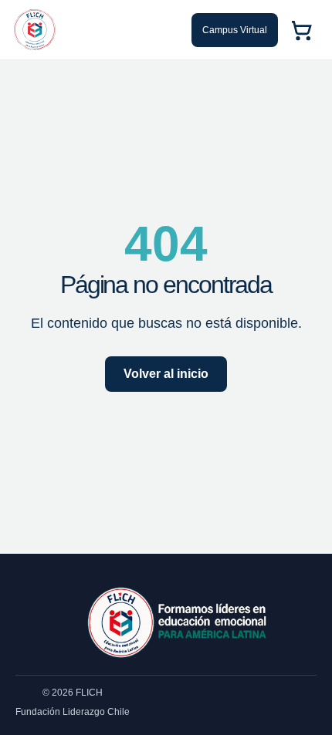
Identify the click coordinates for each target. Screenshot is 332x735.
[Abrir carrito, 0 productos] (301, 30)
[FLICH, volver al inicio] (35, 29)
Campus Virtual (234, 30)
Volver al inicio (166, 373)
